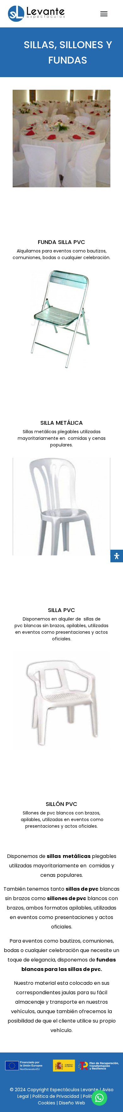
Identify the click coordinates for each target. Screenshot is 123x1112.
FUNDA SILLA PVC (61, 242)
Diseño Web (72, 1103)
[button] (103, 13)
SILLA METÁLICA (61, 423)
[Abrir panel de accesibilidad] (116, 556)
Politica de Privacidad (56, 1096)
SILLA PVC (61, 610)
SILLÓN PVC (61, 804)
